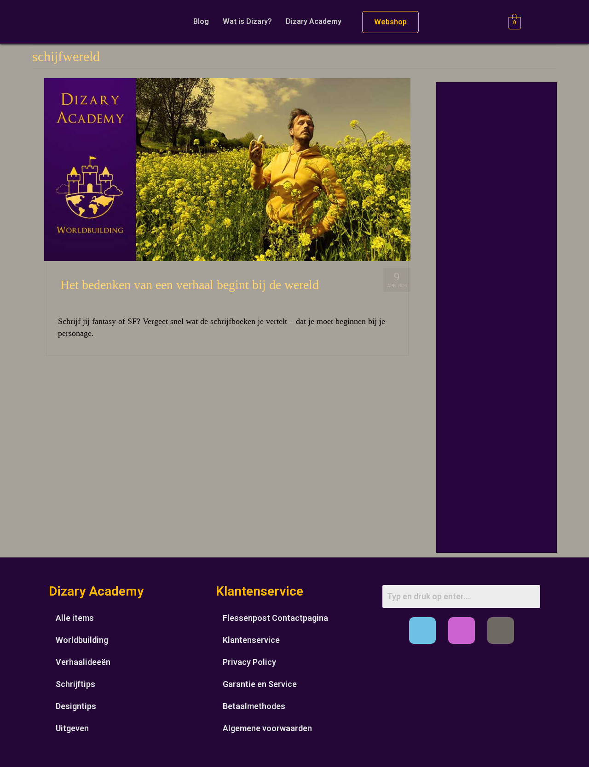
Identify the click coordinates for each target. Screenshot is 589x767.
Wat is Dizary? (247, 21)
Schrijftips (75, 684)
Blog (201, 21)
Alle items (75, 618)
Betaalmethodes (254, 706)
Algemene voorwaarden (267, 728)
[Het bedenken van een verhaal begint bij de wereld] (227, 168)
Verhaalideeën (83, 662)
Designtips (76, 706)
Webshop (390, 21)
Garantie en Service (260, 684)
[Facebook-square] (422, 630)
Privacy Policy (249, 662)
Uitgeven (72, 728)
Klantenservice (251, 640)
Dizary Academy (313, 21)
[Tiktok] (500, 630)
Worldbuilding (82, 640)
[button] (316, 21)
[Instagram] (461, 630)
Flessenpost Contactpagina (275, 618)
